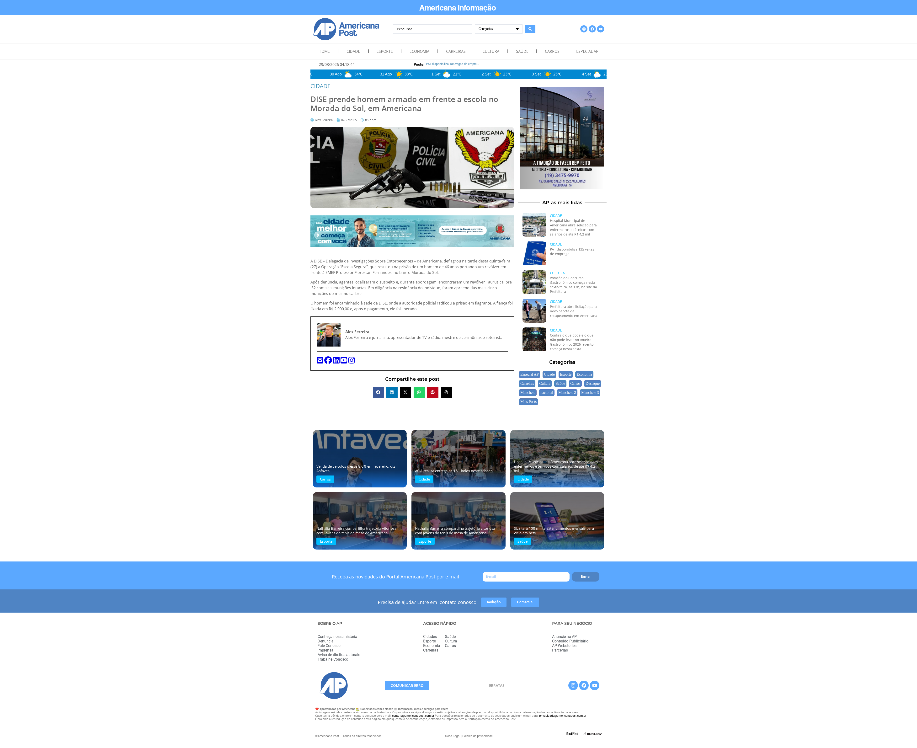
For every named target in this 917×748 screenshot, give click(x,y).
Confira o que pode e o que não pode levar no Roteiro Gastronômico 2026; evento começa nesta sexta (571, 342)
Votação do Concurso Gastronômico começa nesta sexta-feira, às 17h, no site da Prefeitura (573, 285)
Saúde (522, 51)
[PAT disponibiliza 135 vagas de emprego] (534, 253)
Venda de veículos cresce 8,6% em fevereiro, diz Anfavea (355, 468)
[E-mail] (320, 361)
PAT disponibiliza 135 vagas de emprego (572, 251)
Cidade (353, 51)
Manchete (527, 393)
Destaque (593, 383)
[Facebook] (592, 28)
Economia (419, 51)
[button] (378, 392)
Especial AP (587, 51)
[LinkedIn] (337, 361)
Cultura (490, 51)
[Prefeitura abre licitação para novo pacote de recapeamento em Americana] (534, 311)
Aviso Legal (452, 736)
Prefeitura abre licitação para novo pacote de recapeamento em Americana (573, 311)
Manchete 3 (590, 393)
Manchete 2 (567, 393)
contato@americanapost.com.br (413, 715)
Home (324, 51)
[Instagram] (583, 28)
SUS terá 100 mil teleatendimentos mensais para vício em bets (554, 530)
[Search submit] (530, 29)
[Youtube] (600, 28)
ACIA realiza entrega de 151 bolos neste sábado (454, 470)
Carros (552, 51)
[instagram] (351, 361)
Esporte (385, 51)
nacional (546, 393)
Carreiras (456, 51)
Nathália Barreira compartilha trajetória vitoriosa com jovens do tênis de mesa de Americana (356, 530)
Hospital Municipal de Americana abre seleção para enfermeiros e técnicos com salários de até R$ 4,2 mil (573, 227)
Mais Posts (528, 402)
